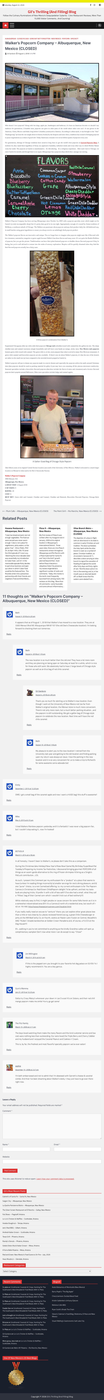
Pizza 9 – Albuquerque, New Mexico (50, 530)
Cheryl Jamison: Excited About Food (65, 1296)
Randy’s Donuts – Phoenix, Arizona (16, 1241)
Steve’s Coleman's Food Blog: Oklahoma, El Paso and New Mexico (73, 1315)
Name (6, 1144)
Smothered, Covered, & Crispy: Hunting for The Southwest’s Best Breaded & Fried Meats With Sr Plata (24, 1288)
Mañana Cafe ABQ (59, 1305)
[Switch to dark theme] (99, 4)
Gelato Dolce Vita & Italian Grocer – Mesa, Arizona (21, 1245)
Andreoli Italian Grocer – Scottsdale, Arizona (19, 1232)
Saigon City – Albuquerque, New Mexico (17, 1201)
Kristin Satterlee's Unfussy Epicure (65, 1300)
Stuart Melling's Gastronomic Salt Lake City (68, 1321)
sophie (18, 1065)
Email (57, 1144)
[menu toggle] (12, 25)
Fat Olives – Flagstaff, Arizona (14, 1214)
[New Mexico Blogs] (16, 1388)
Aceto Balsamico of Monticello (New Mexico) (68, 1287)
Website (6, 1156)
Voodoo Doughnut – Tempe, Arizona (16, 1223)
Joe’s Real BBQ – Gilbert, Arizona (15, 1228)
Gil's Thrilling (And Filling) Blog (52, 11)
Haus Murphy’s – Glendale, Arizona (16, 1259)
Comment (7, 1110)
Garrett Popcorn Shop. (89, 143)
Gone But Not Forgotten (40, 39)
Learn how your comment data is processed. (55, 1178)
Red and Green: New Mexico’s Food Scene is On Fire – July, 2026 (26, 1254)
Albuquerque (10, 39)
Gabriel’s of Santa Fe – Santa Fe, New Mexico (19, 1196)
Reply (8, 634)
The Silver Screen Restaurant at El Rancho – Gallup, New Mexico (26, 1210)
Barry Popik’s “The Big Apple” (63, 1291)
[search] (100, 25)
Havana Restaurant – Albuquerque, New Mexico (17, 530)
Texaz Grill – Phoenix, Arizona (13, 1236)
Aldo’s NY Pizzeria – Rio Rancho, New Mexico (30, 1348)
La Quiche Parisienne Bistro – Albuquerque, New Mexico (23, 1205)
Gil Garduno (11, 53)
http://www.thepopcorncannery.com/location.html (49, 906)
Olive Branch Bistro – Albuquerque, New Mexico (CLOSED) (86, 531)
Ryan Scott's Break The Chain (63, 1309)
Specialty (74, 39)
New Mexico (56, 39)
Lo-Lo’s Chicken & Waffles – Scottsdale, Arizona (20, 1219)
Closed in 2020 (23, 39)
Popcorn (66, 39)
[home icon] (5, 25)
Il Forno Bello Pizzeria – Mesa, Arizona (17, 1250)
